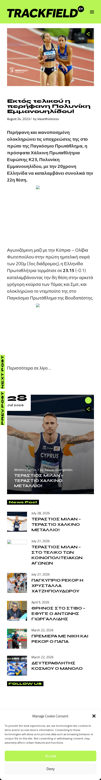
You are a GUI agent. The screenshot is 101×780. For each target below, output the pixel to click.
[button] (94, 716)
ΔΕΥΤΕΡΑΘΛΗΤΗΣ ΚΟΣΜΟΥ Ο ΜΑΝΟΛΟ (57, 665)
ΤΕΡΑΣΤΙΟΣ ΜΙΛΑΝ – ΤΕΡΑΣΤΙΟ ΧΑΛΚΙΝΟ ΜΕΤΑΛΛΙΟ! (38, 480)
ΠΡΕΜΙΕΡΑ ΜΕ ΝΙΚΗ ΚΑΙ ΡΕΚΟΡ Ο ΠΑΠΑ (59, 638)
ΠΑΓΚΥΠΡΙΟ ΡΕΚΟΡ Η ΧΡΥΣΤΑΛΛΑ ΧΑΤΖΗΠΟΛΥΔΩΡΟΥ (57, 586)
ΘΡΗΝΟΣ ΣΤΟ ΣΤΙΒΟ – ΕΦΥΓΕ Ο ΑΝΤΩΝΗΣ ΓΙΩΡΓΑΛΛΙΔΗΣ (58, 613)
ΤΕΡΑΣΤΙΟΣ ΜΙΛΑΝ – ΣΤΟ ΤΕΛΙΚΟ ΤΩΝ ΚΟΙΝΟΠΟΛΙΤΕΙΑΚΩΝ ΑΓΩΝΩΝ (56, 555)
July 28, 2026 (40, 513)
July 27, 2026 (40, 540)
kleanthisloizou (48, 118)
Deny (51, 769)
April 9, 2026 (40, 602)
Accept (50, 756)
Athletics (20, 469)
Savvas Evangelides (59, 469)
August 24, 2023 (18, 118)
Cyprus (31, 469)
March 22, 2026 (42, 630)
